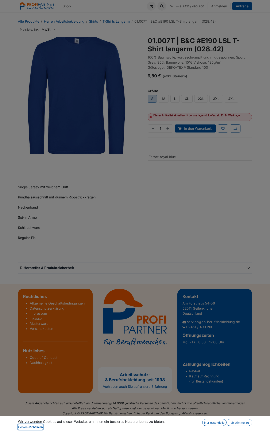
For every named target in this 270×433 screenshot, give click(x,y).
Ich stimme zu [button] (239, 422)
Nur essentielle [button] (214, 422)
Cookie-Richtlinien (30, 427)
